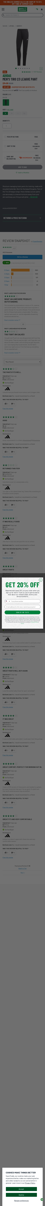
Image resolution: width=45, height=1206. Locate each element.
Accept (21, 1189)
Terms (22, 623)
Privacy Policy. (30, 1183)
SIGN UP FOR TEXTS (22, 612)
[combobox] (7, 601)
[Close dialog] (40, 580)
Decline (21, 1195)
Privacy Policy (34, 622)
